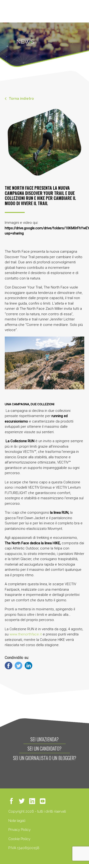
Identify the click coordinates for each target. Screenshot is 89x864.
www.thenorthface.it (25, 634)
